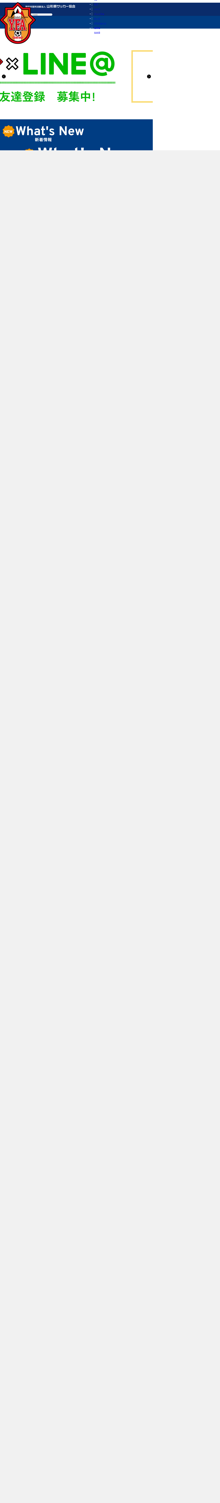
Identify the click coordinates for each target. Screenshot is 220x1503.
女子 (96, 4)
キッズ (97, 18)
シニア (97, 9)
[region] (76, 76)
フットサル (99, 14)
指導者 (97, 28)
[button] (76, 76)
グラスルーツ (100, 23)
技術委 (97, 33)
